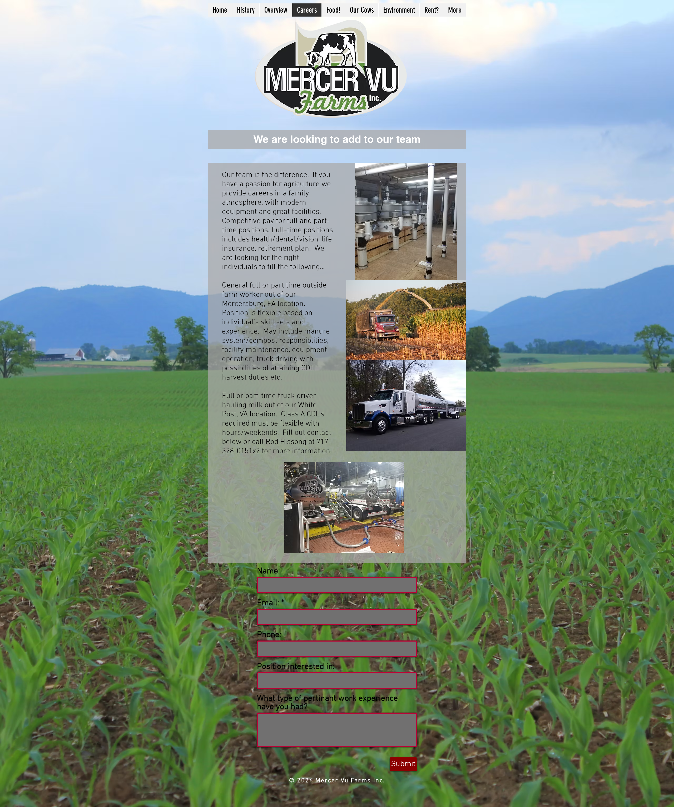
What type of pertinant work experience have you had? (327, 702)
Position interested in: (296, 667)
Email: (268, 603)
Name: (268, 571)
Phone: (269, 635)
